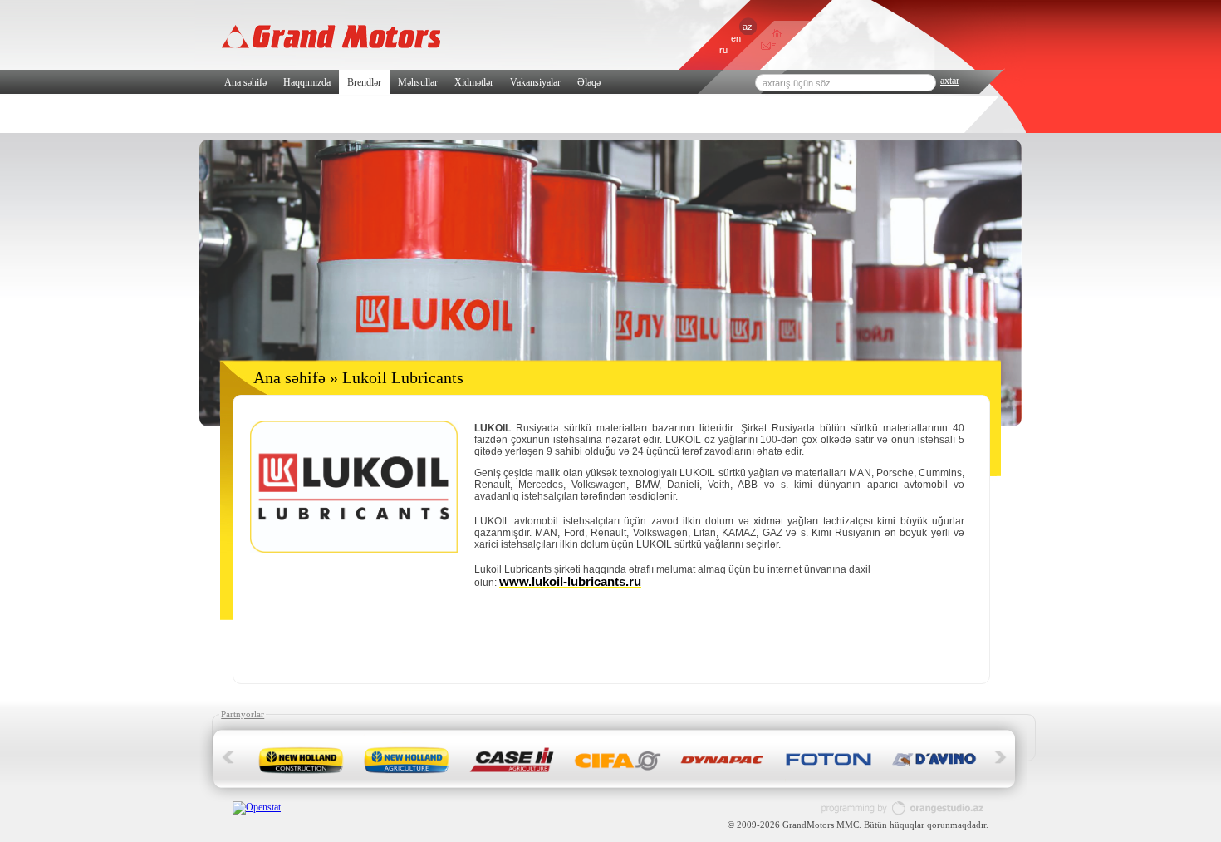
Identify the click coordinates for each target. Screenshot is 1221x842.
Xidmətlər (473, 82)
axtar (949, 80)
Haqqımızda (307, 82)
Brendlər (364, 82)
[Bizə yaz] (765, 47)
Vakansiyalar (535, 82)
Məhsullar (418, 82)
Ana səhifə (245, 82)
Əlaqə (589, 82)
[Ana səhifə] (777, 34)
